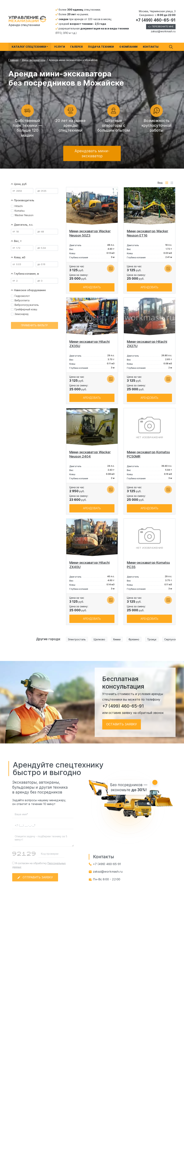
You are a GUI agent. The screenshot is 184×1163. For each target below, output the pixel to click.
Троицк (151, 639)
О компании (128, 46)
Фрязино (133, 639)
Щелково (99, 639)
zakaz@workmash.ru (163, 31)
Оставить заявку (121, 724)
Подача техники (101, 46)
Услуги (59, 46)
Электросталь (77, 639)
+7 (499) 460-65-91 (155, 20)
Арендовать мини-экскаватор (92, 153)
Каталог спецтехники (29, 46)
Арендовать (92, 287)
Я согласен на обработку (39, 865)
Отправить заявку (38, 877)
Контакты (150, 46)
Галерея (76, 46)
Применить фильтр (34, 325)
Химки (117, 639)
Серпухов (170, 639)
